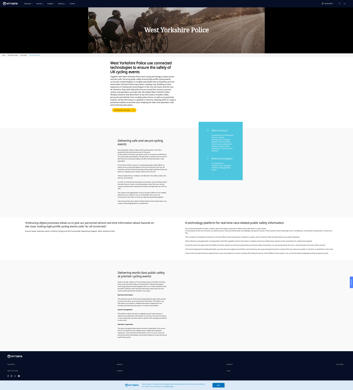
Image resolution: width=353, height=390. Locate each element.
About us (61, 4)
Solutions (339, 364)
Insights (50, 4)
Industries (27, 4)
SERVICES (120, 364)
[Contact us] (345, 4)
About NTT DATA (12, 371)
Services (39, 4)
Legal (228, 371)
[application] (176, 385)
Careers (72, 4)
